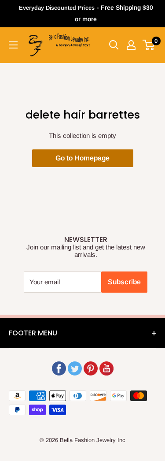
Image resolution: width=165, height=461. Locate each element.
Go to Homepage (82, 158)
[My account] (131, 45)
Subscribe (124, 282)
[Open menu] (13, 44)
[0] (148, 45)
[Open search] (114, 45)
